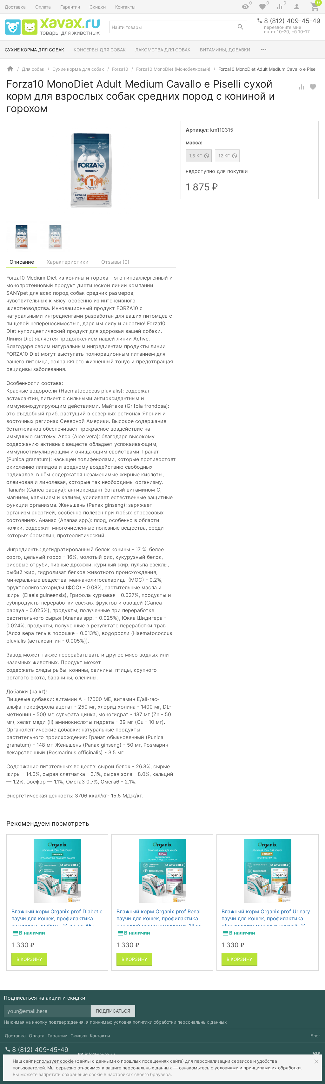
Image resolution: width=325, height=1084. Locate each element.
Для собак (33, 69)
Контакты (125, 7)
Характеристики (68, 262)
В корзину (29, 959)
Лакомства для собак (162, 49)
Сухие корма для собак (34, 49)
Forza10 (120, 69)
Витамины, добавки (225, 49)
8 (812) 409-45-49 (292, 21)
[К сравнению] (301, 87)
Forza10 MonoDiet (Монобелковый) (173, 69)
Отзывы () (115, 262)
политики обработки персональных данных (180, 1022)
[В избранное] (313, 87)
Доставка (15, 7)
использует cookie (54, 1061)
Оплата (43, 7)
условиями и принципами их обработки (258, 1067)
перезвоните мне (282, 27)
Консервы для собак (100, 49)
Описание (22, 262)
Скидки (98, 7)
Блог (315, 1035)
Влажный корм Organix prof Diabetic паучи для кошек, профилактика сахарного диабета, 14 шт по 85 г (57, 918)
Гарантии (70, 7)
